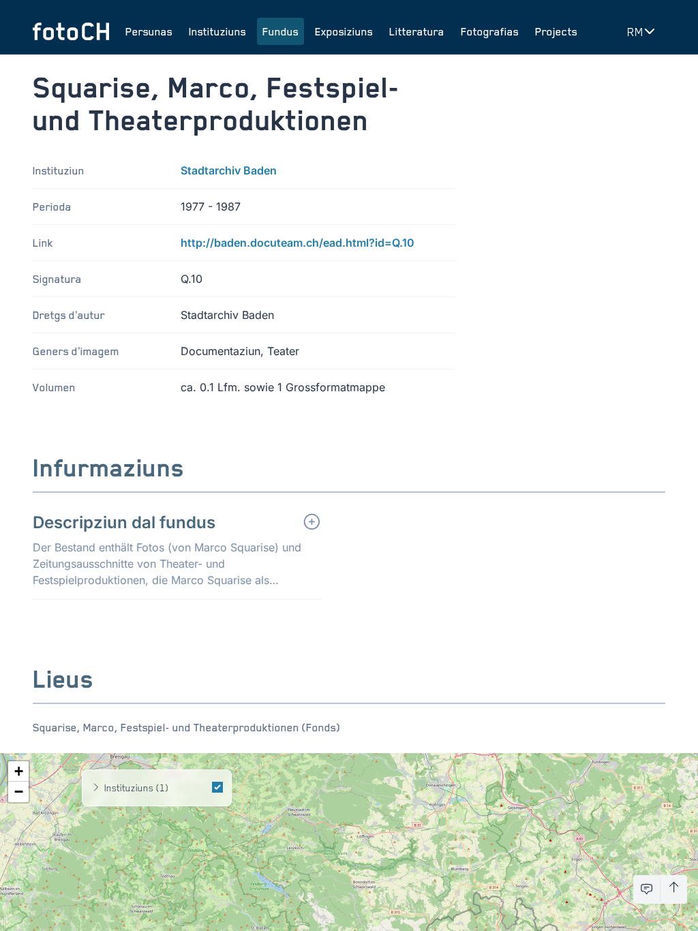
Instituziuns (217, 31)
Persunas (148, 31)
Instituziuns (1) (136, 787)
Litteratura (416, 31)
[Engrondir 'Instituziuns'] (96, 787)
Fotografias (490, 31)
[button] (18, 771)
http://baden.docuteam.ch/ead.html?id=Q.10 (297, 242)
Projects (556, 31)
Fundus (280, 31)
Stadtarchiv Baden (229, 170)
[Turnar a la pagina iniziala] (71, 31)
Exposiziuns (344, 31)
